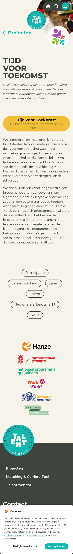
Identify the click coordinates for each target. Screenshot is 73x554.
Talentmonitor (18, 485)
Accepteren (56, 546)
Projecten (14, 468)
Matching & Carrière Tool (27, 477)
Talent (35, 294)
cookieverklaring (13, 535)
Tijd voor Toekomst (36, 124)
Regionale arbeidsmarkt (35, 304)
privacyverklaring (35, 535)
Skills (35, 315)
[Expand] (65, 6)
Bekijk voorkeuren (26, 546)
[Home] (48, 6)
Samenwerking (24, 283)
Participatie (35, 273)
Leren (53, 283)
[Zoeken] (56, 6)
